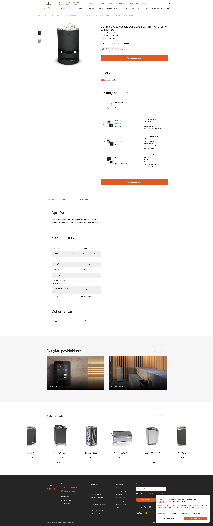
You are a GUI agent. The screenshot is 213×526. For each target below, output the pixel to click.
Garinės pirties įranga (96, 8)
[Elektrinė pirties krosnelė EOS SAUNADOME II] (91, 436)
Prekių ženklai (92, 3)
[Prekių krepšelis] (169, 3)
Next (91, 43)
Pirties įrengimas (120, 3)
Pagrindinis (40, 15)
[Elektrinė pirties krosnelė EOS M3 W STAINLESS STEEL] (152, 436)
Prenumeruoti (146, 500)
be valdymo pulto (121, 103)
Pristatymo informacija (97, 510)
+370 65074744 (72, 3)
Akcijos (168, 8)
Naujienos (110, 3)
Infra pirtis (119, 494)
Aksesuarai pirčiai (121, 501)
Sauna (118, 487)
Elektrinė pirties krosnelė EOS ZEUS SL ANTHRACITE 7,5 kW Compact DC (114, 15)
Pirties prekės (67, 8)
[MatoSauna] (47, 5)
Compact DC (119, 121)
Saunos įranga (81, 8)
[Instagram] (145, 507)
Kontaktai (143, 3)
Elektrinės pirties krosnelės (75, 15)
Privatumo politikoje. (168, 509)
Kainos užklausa (135, 58)
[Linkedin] (141, 507)
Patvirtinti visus (195, 518)
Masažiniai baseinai (128, 8)
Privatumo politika (96, 513)
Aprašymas (118, 123)
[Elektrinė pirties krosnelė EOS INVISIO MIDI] (122, 436)
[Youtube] (150, 507)
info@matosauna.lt (72, 491)
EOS (102, 23)
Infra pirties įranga (112, 8)
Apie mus (102, 3)
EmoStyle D (119, 157)
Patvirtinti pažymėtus (170, 518)
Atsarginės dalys (157, 8)
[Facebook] (136, 507)
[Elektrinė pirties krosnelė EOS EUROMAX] (60, 436)
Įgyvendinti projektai (133, 3)
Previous (45, 43)
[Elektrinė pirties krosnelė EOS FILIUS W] (29, 436)
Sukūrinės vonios (121, 497)
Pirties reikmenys (143, 8)
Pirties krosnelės (60, 15)
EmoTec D (118, 139)
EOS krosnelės (88, 15)
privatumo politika (149, 493)
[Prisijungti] (163, 3)
